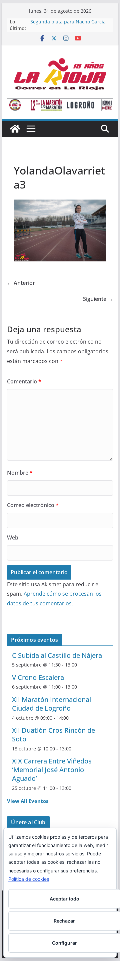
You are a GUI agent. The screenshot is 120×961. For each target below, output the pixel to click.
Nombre (20, 472)
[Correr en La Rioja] (15, 129)
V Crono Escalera (38, 677)
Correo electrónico (33, 505)
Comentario (24, 381)
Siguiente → (98, 299)
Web (12, 537)
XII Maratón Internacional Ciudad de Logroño (51, 704)
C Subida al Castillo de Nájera (57, 655)
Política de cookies (28, 879)
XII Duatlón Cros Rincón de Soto (53, 734)
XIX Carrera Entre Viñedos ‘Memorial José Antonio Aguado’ (52, 769)
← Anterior (21, 282)
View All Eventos (27, 801)
